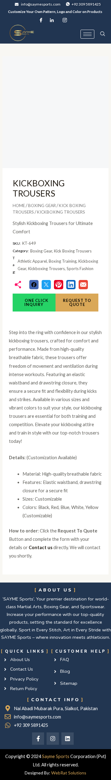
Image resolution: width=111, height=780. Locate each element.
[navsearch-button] (102, 34)
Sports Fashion (80, 268)
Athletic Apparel (32, 261)
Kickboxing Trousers (46, 268)
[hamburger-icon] (87, 34)
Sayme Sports (55, 756)
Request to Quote (77, 302)
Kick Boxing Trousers (73, 250)
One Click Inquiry (36, 302)
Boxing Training (62, 261)
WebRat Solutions (68, 772)
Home (19, 205)
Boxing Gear (42, 205)
